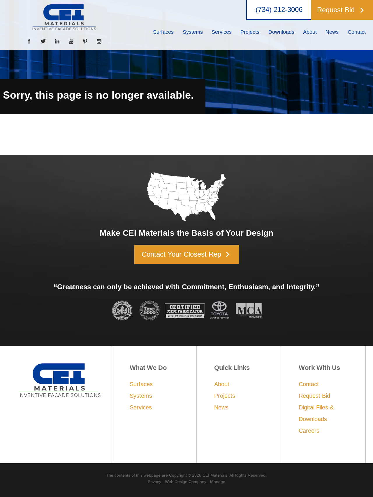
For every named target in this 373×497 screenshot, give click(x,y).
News (221, 407)
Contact (309, 384)
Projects (224, 396)
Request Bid (314, 396)
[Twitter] (43, 41)
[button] (340, 10)
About (221, 384)
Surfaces (141, 384)
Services (141, 407)
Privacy (154, 481)
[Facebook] (29, 41)
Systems (141, 396)
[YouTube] (71, 41)
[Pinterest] (85, 41)
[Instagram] (99, 41)
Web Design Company (185, 481)
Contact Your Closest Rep (187, 254)
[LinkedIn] (57, 41)
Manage (217, 481)
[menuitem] (163, 32)
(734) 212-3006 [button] (279, 9)
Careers (309, 430)
